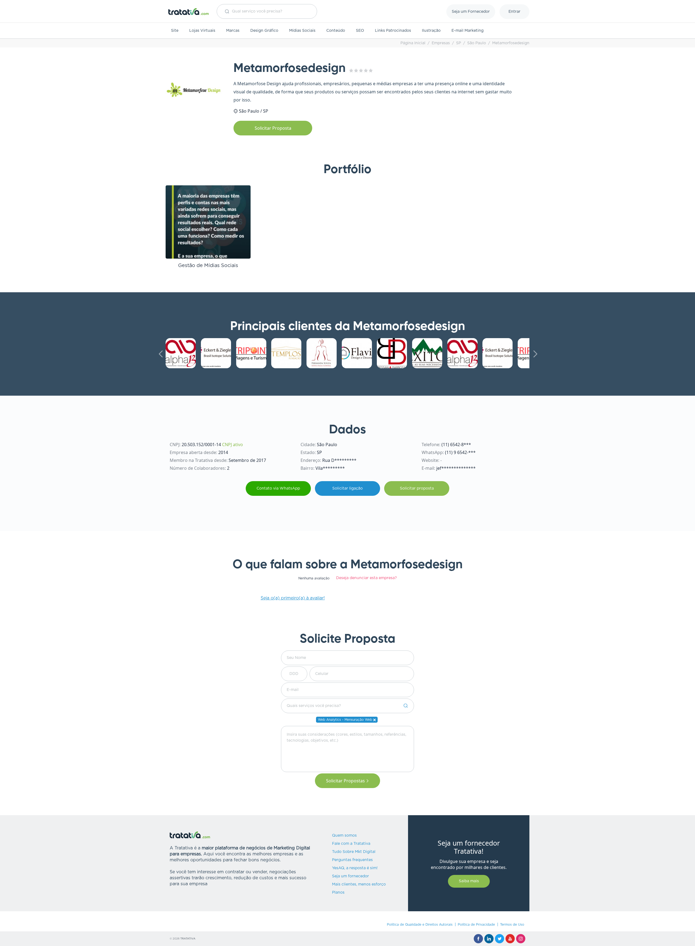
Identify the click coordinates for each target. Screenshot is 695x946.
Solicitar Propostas (345, 781)
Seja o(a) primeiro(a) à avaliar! (293, 598)
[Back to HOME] (188, 11)
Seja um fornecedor (350, 876)
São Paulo (476, 43)
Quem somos (344, 835)
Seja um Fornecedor (471, 12)
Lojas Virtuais (202, 31)
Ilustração (431, 31)
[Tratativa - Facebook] (478, 938)
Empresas (441, 43)
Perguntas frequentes (352, 860)
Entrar (514, 12)
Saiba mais (469, 881)
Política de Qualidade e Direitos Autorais (420, 924)
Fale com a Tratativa (351, 844)
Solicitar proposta (417, 488)
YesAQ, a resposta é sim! (355, 868)
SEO (360, 31)
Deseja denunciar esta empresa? (366, 578)
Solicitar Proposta (273, 128)
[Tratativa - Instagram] (520, 938)
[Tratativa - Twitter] (499, 938)
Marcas (232, 31)
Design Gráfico (264, 31)
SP (458, 43)
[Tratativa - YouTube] (510, 938)
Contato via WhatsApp (278, 488)
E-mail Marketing (467, 31)
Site (174, 31)
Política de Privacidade (476, 924)
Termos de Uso (512, 924)
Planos (338, 892)
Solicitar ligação (347, 488)
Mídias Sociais (302, 31)
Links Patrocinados (393, 31)
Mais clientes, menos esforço (359, 884)
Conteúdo (335, 31)
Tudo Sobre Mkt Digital (353, 852)
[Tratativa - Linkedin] (489, 938)
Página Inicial (412, 43)
